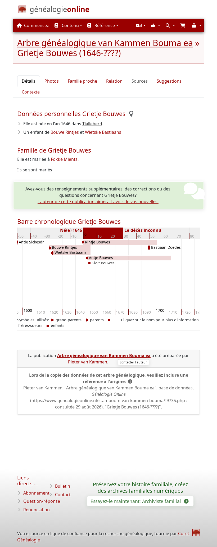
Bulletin (62, 486)
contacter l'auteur (133, 362)
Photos (51, 81)
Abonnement (36, 493)
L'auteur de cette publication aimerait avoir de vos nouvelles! (98, 201)
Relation (114, 81)
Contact (63, 494)
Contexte (31, 92)
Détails (28, 81)
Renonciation (36, 510)
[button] (140, 25)
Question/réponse (41, 501)
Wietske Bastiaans (103, 132)
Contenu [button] (70, 25)
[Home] (196, 532)
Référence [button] (104, 25)
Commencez (36, 25)
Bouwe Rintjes (65, 132)
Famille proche (82, 81)
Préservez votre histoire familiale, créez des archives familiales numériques (140, 487)
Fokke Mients (64, 159)
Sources (140, 81)
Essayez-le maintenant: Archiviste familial (136, 501)
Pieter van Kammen (87, 362)
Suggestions (169, 81)
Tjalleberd (92, 124)
